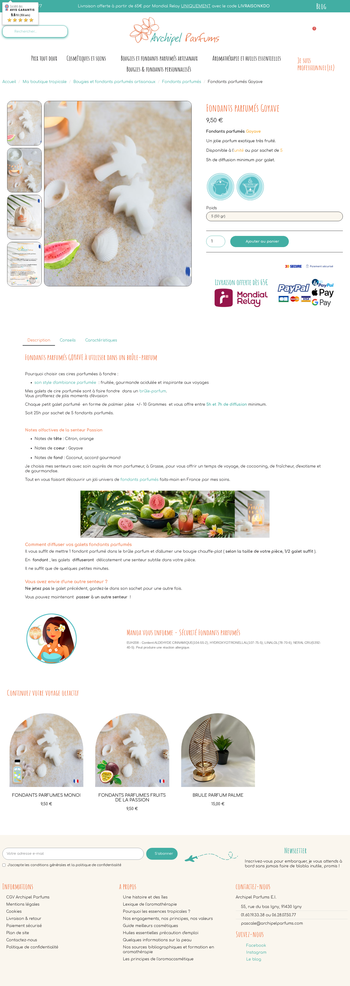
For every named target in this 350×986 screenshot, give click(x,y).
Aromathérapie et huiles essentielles (246, 58)
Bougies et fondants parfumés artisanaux (159, 58)
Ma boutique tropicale (45, 82)
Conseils (68, 340)
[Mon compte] (337, 31)
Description (38, 340)
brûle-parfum (152, 391)
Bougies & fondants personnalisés (158, 69)
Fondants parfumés (181, 82)
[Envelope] (289, 31)
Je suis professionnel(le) (316, 64)
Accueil (9, 82)
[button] (49, 193)
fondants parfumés (139, 480)
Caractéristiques (101, 340)
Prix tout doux (44, 58)
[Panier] (312, 31)
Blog (321, 6)
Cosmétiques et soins (86, 58)
